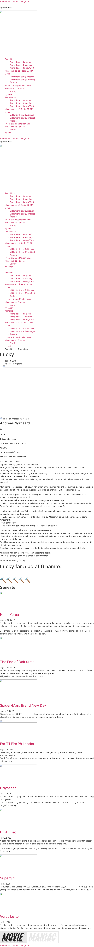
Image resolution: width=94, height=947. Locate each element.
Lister (7, 74)
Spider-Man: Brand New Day (23, 705)
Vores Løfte (9, 916)
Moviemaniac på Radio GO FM (19, 71)
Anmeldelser (10, 59)
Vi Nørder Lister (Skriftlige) (22, 79)
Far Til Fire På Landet (17, 744)
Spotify (13, 91)
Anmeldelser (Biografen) (21, 62)
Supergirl (7, 878)
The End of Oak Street (18, 662)
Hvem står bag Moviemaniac (18, 85)
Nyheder (9, 94)
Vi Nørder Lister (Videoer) (22, 76)
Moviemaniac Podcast (15, 88)
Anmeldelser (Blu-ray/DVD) (22, 68)
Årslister (13, 82)
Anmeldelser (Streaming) (21, 65)
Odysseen (8, 788)
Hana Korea (9, 615)
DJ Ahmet (8, 832)
